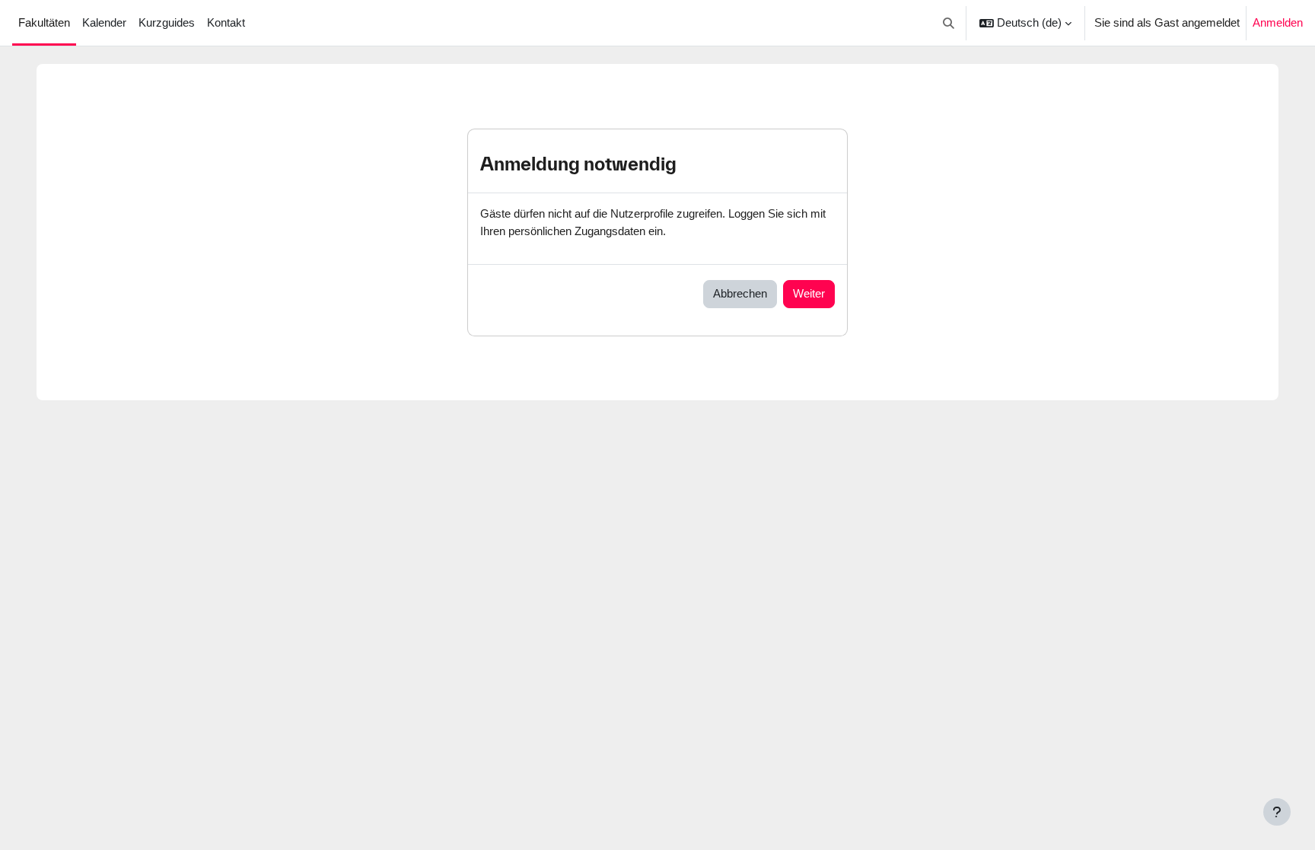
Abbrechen (740, 293)
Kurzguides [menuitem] (167, 22)
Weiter (809, 293)
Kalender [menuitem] (104, 22)
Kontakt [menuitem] (226, 22)
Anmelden (1278, 22)
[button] (949, 23)
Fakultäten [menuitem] (44, 22)
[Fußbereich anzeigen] (1277, 812)
